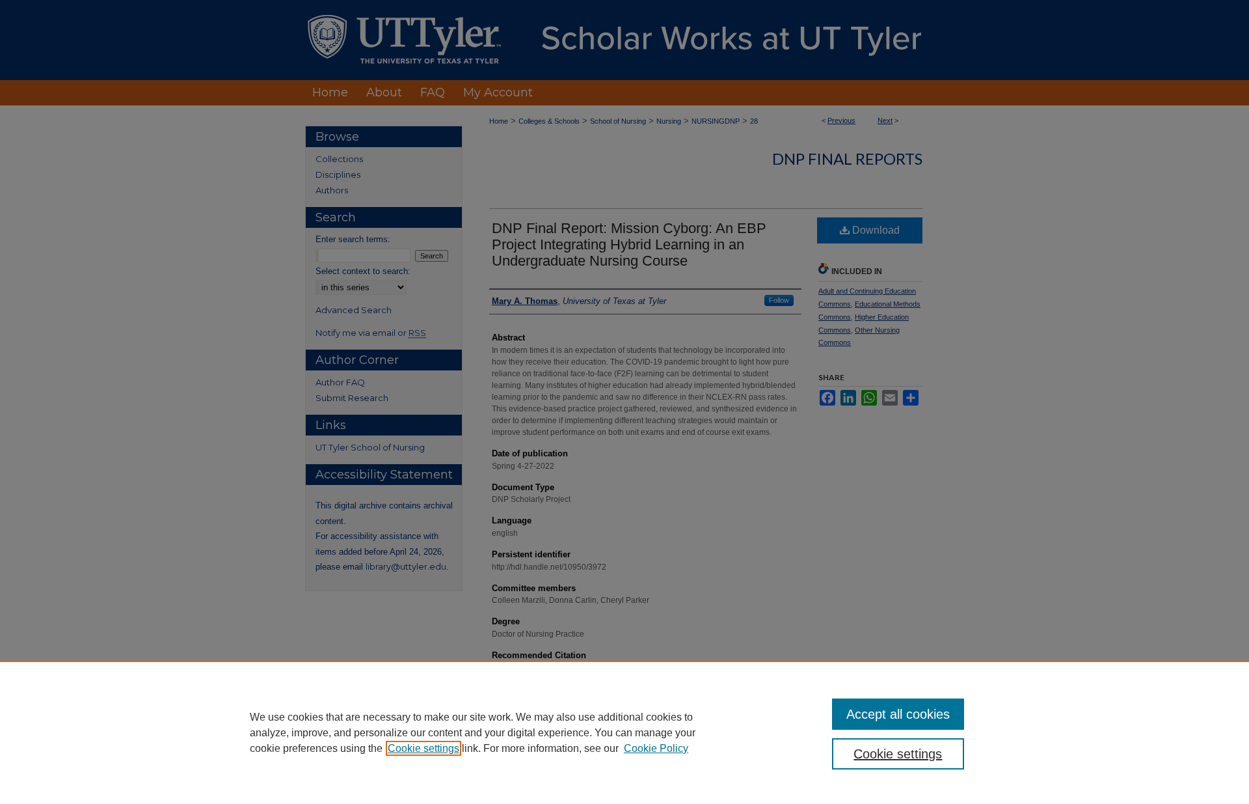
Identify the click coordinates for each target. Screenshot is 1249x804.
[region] (624, 732)
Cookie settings (423, 748)
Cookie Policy (656, 748)
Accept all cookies (898, 714)
